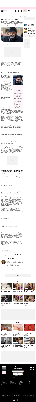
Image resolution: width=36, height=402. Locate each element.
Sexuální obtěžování (21, 382)
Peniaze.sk (21, 395)
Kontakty (29, 384)
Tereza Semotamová (3, 347)
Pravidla (14, 394)
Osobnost (6, 250)
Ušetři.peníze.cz (18, 395)
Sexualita (20, 386)
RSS (24, 394)
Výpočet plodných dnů (3, 382)
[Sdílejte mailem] (20, 254)
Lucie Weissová (25, 347)
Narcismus (20, 383)
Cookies (12, 394)
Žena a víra (10, 250)
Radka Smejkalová (11, 258)
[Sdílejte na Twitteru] (17, 254)
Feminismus (20, 385)
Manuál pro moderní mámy (31, 385)
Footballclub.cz (24, 395)
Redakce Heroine (3, 306)
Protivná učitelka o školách (13, 383)
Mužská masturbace (12, 385)
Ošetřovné (2, 386)
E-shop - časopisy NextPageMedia (30, 395)
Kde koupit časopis (30, 386)
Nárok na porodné (3, 384)
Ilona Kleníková (14, 293)
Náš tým (29, 383)
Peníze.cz (15, 395)
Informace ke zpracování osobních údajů (20, 394)
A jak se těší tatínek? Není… (13, 382)
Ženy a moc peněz (29, 10)
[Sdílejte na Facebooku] (15, 254)
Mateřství (20, 384)
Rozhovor (16, 19)
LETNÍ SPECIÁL (25, 10)
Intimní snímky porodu (12, 384)
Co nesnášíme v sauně (12, 386)
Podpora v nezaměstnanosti (4, 383)
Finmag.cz (12, 395)
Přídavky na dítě (2, 385)
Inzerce (29, 382)
